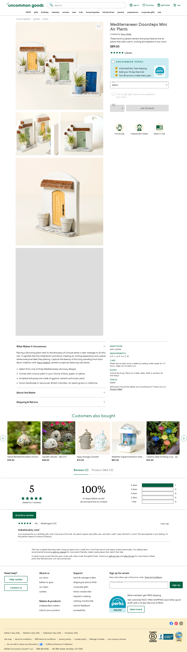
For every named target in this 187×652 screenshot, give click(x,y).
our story (43, 577)
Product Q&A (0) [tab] (102, 470)
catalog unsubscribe (83, 600)
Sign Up (176, 584)
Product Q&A (116, 389)
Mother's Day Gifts (31, 633)
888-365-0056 (43, 649)
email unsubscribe (82, 591)
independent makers (49, 605)
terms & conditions (23, 639)
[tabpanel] (93, 511)
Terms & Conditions (153, 577)
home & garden (93, 12)
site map (8, 639)
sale (159, 12)
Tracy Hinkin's (43, 362)
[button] (99, 27)
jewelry (120, 12)
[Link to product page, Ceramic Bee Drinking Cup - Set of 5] (163, 438)
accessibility (79, 610)
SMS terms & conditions (45, 639)
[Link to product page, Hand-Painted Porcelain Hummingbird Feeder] (24, 438)
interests (55, 12)
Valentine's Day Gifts (52, 633)
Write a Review (24, 515)
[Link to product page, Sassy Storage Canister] (93, 438)
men (74, 12)
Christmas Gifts (71, 633)
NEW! (28, 12)
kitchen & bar (108, 12)
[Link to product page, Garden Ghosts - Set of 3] (58, 438)
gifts (36, 12)
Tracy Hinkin (126, 34)
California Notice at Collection (59, 644)
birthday (45, 12)
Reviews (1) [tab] (81, 470)
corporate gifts (148, 12)
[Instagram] (181, 623)
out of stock (147, 108)
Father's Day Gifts (12, 633)
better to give (46, 582)
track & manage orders (84, 577)
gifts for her (129, 556)
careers (43, 591)
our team (43, 586)
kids (81, 12)
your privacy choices (117, 639)
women (65, 12)
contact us (16, 587)
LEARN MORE (136, 609)
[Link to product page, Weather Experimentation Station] (128, 438)
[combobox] (86, 5)
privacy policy (65, 639)
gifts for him (114, 556)
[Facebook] (171, 623)
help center (15, 579)
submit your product (49, 610)
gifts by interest (59, 552)
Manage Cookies (97, 639)
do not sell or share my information (22, 644)
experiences (132, 12)
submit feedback (81, 605)
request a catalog (82, 596)
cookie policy (80, 639)
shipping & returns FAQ (85, 582)
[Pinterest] (176, 623)
